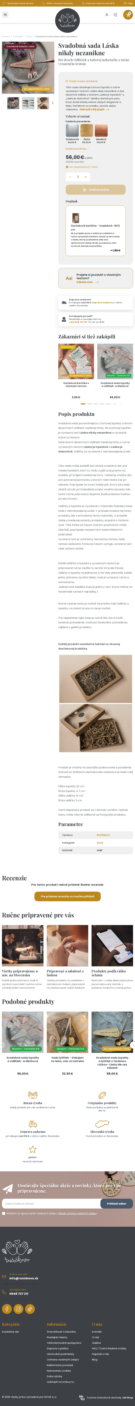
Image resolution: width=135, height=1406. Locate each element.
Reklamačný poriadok (60, 1365)
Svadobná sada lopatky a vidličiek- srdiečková (115, 384)
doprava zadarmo (103, 302)
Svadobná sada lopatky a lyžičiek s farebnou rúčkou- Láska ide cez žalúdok (112, 1063)
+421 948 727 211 (78, 322)
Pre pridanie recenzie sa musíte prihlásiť (67, 896)
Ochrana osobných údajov (63, 1359)
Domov (6, 36)
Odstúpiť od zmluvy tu (60, 1382)
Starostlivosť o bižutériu (61, 1331)
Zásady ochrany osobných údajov (77, 1213)
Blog (94, 1359)
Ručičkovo (103, 835)
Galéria (96, 1343)
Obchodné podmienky (60, 1354)
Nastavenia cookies (59, 1370)
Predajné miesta (57, 1337)
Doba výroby (54, 1376)
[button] (77, 149)
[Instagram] (18, 1309)
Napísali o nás (100, 1354)
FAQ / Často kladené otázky (109, 1348)
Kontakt (97, 1331)
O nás (95, 1337)
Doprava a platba (57, 1348)
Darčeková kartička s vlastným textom (76, 384)
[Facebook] (7, 1309)
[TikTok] (30, 1309)
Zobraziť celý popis (92, 109)
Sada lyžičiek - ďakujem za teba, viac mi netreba (67, 1059)
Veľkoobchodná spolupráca (64, 1343)
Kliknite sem (85, 282)
